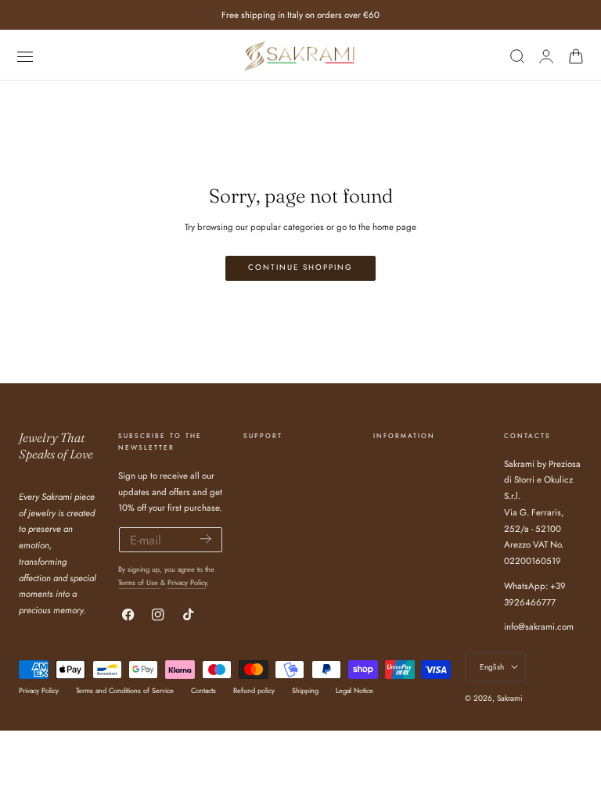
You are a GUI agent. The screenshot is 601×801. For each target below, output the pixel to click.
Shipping (305, 690)
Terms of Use (139, 582)
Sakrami (510, 698)
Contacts (203, 690)
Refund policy (254, 690)
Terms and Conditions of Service (125, 690)
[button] (25, 56)
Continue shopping (300, 267)
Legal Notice (354, 690)
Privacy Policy (187, 582)
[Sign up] (206, 538)
